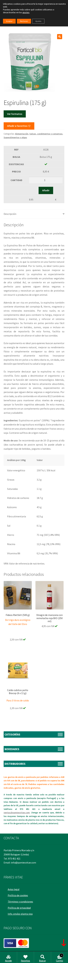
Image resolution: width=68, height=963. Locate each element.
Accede (8, 960)
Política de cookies (18, 895)
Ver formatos (14, 113)
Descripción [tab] (10, 213)
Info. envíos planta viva (20, 913)
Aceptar (9, 21)
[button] (59, 36)
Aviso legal (13, 889)
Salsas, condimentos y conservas (45, 133)
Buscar (42, 960)
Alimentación (21, 133)
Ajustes (38, 21)
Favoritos (25, 960)
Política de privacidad (19, 907)
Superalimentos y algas (15, 137)
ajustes (25, 12)
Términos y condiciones (20, 901)
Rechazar (24, 21)
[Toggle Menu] (60, 734)
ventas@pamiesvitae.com (17, 812)
